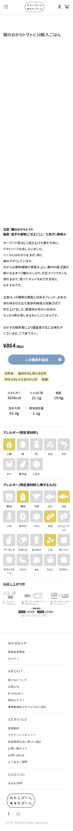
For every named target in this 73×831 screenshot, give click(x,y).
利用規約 (13, 728)
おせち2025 (15, 783)
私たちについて (17, 680)
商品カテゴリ (16, 700)
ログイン (13, 658)
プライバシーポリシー (22, 734)
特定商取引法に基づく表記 (24, 741)
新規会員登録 (16, 651)
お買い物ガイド (17, 748)
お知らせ (13, 686)
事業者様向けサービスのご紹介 (27, 706)
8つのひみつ (15, 693)
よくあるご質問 (17, 761)
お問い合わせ (16, 755)
